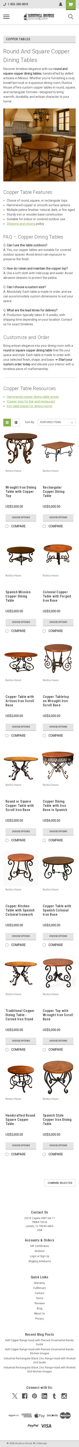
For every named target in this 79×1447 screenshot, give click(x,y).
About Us (39, 1313)
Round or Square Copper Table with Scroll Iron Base (19, 805)
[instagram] (64, 1396)
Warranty (39, 1283)
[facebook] (24, 1396)
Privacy (39, 1318)
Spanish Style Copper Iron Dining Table (57, 1119)
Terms (39, 1298)
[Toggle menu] (6, 16)
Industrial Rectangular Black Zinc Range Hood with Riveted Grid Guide (39, 1360)
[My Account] (60, 4)
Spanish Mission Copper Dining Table (18, 596)
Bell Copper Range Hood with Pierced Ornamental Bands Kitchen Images (39, 1351)
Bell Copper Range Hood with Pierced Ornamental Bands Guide (39, 1342)
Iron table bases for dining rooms (29, 406)
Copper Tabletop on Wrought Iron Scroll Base (56, 701)
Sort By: (30, 422)
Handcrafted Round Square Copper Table (20, 1119)
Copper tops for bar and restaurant (31, 401)
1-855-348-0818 (18, 4)
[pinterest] (34, 1396)
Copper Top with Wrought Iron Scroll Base (58, 1015)
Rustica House (13, 470)
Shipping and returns (21, 223)
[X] (15, 1396)
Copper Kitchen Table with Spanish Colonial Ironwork (20, 910)
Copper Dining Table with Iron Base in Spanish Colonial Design (55, 806)
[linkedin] (44, 1396)
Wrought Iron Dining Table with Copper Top (20, 491)
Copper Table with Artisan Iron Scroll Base (19, 701)
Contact (39, 1293)
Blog (39, 1308)
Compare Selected (60, 1183)
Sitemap (42, 1443)
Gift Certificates (39, 1246)
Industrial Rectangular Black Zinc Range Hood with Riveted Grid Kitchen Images (39, 1369)
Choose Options (21, 517)
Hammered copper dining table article (33, 397)
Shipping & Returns (39, 1261)
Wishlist (40, 1251)
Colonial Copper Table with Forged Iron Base (57, 596)
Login (33, 1256)
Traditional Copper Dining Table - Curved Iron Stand (20, 1015)
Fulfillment (39, 1288)
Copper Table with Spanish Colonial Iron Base (57, 910)
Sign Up (44, 1256)
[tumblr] (54, 1396)
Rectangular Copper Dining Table (54, 491)
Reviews (39, 1303)
